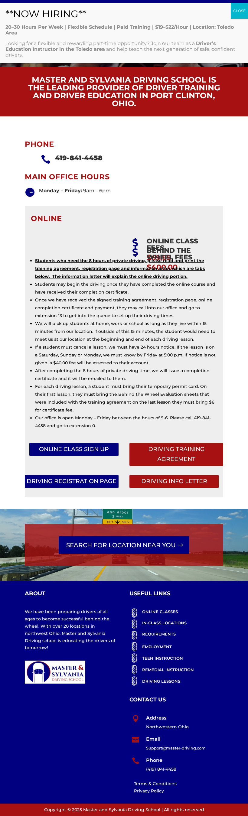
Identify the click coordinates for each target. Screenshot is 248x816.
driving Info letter (174, 481)
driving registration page (71, 481)
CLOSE (239, 10)
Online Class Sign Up (74, 449)
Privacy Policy (149, 791)
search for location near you (121, 545)
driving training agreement (176, 454)
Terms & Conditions (155, 783)
